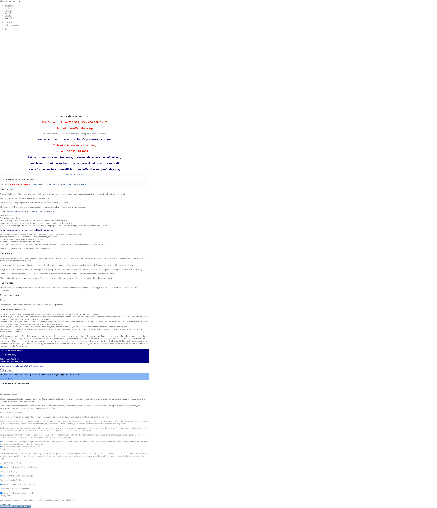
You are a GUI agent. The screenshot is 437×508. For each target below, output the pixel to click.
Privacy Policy (10, 354)
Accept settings (6, 506)
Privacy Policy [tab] (5, 495)
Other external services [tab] (10, 449)
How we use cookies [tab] (8, 394)
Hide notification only (22, 506)
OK (1, 379)
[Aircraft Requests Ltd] (10, 1)
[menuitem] (69, 5)
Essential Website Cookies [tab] (11, 412)
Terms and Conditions (14, 350)
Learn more (8, 379)
